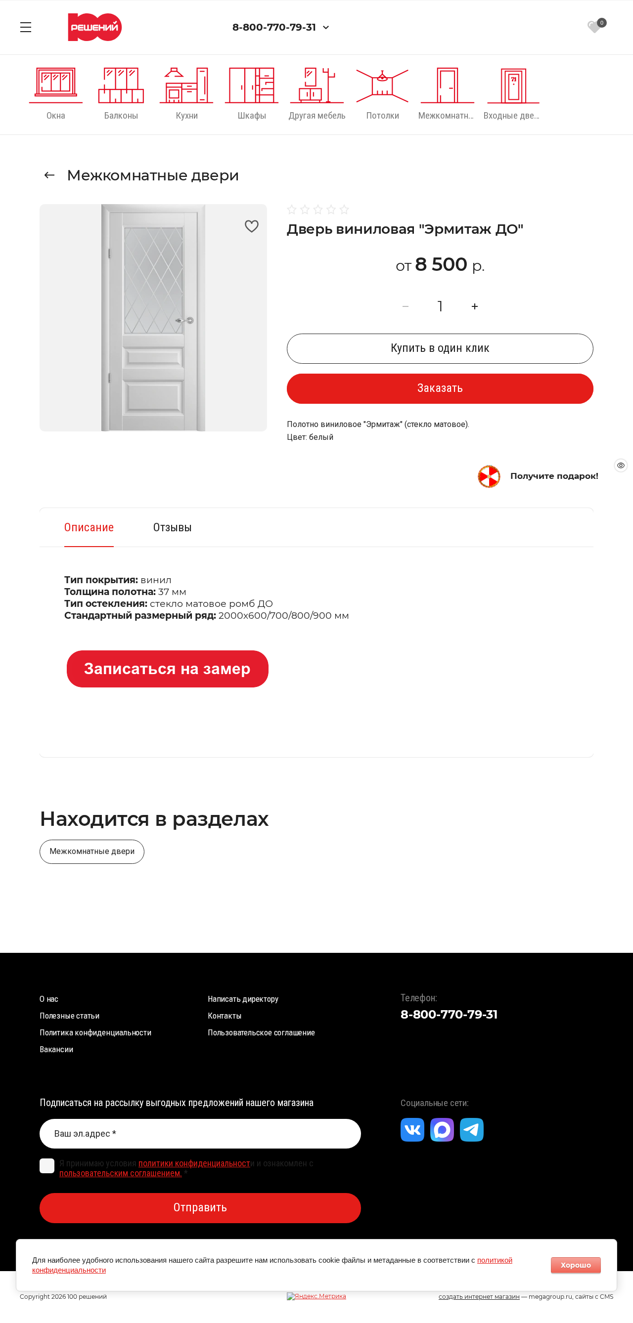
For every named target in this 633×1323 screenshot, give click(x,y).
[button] (26, 27)
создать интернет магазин (479, 1296)
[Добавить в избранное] (251, 226)
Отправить (200, 1207)
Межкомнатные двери (153, 175)
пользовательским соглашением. (120, 1173)
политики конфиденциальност (194, 1163)
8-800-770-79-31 (274, 27)
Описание (89, 527)
